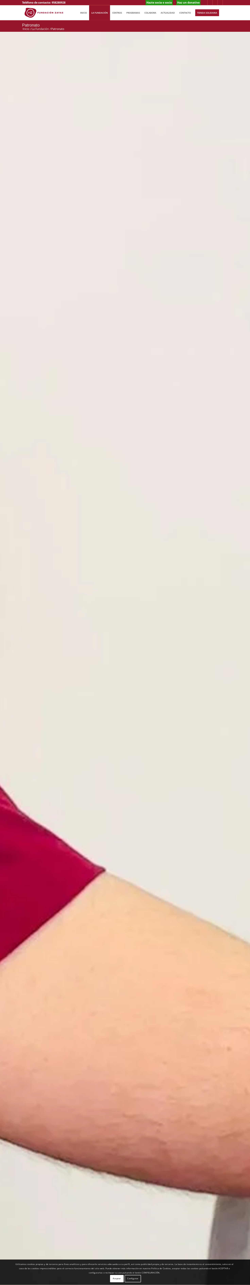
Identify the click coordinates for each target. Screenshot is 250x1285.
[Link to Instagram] (204, 2)
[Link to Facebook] (215, 2)
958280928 (58, 2)
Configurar (132, 1278)
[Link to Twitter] (209, 2)
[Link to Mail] (225, 2)
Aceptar (117, 1278)
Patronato (31, 25)
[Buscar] (224, 12)
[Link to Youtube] (220, 2)
